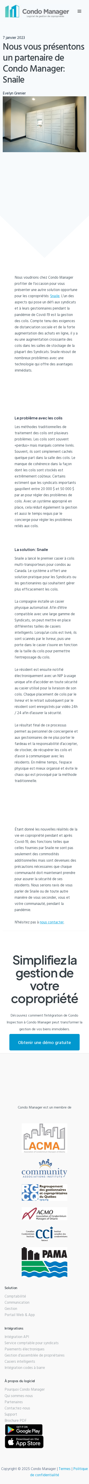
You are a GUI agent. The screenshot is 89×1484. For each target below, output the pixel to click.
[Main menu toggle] (79, 11)
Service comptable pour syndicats (32, 1343)
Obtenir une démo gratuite (44, 1042)
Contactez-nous (17, 1408)
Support (11, 1414)
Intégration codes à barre (25, 1367)
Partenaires (14, 1402)
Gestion (11, 1308)
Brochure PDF (16, 1420)
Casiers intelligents (20, 1361)
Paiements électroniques (24, 1349)
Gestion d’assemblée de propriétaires (35, 1355)
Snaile (55, 296)
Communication (17, 1302)
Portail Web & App (20, 1314)
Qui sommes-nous (19, 1395)
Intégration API (17, 1336)
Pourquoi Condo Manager (25, 1389)
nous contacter (52, 922)
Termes (65, 1468)
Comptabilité (15, 1296)
